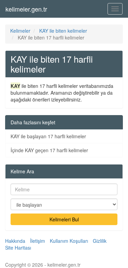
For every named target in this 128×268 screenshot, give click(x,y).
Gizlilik (99, 240)
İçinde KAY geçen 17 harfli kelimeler (49, 150)
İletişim (37, 240)
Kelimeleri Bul (64, 219)
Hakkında (15, 240)
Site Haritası (18, 247)
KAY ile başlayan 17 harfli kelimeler (48, 136)
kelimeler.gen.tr (26, 8)
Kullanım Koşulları (69, 240)
